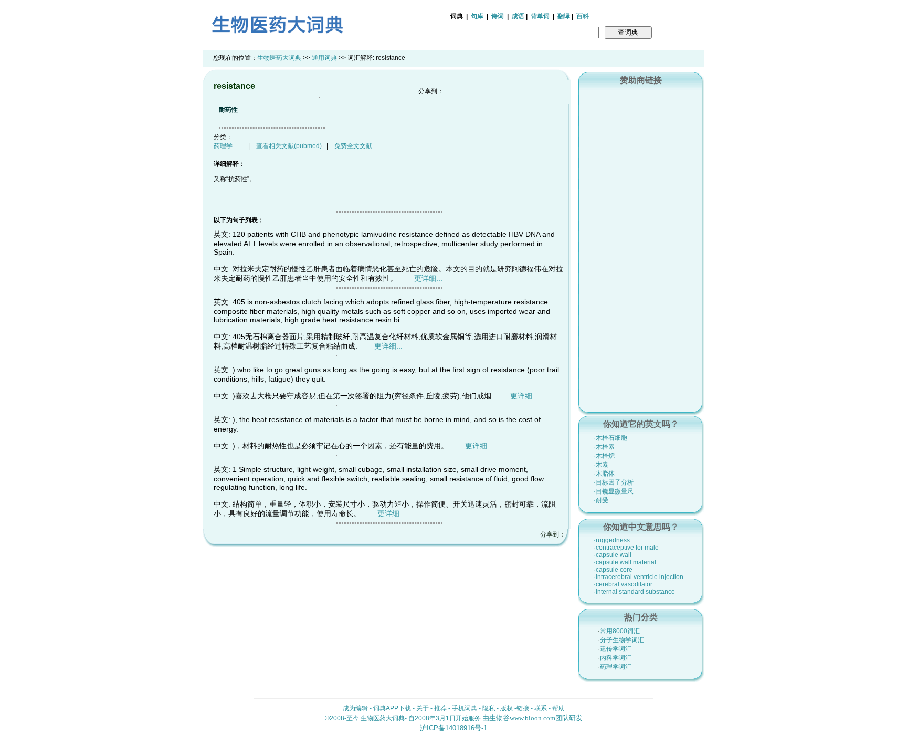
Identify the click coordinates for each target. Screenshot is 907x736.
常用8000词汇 (620, 631)
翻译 (563, 16)
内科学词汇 (615, 657)
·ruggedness (612, 540)
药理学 (223, 146)
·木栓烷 (604, 455)
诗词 (497, 16)
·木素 (601, 464)
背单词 (540, 16)
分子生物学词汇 (622, 640)
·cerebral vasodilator (623, 584)
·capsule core (613, 569)
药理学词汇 (615, 666)
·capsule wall (612, 555)
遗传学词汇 (615, 649)
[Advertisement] (641, 247)
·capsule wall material (625, 562)
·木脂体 (604, 473)
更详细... (428, 278)
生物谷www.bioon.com (522, 718)
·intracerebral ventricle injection (638, 577)
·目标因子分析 (614, 482)
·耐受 (601, 500)
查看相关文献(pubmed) (289, 146)
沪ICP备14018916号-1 (453, 728)
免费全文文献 (353, 146)
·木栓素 (604, 446)
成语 (518, 16)
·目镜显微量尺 (614, 491)
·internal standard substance (634, 591)
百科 (582, 16)
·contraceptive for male (626, 547)
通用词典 (324, 57)
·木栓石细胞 (610, 437)
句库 (477, 16)
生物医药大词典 (279, 57)
